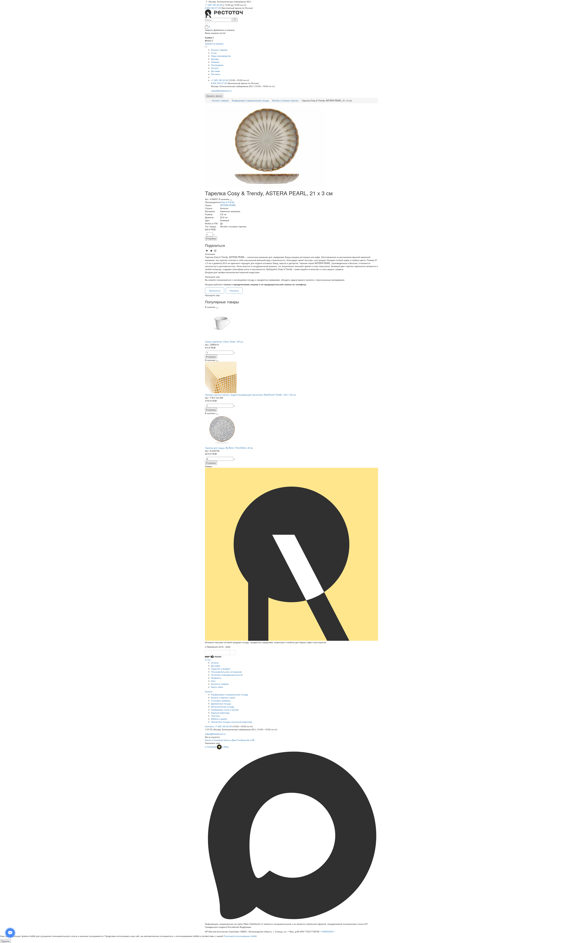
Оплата (214, 67)
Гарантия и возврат (220, 668)
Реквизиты (216, 677)
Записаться (214, 290)
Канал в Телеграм (214, 740)
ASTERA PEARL (228, 205)
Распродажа (217, 64)
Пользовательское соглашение (226, 671)
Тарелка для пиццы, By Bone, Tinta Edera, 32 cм (229, 447)
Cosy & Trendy (227, 202)
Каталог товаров (220, 100)
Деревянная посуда (221, 703)
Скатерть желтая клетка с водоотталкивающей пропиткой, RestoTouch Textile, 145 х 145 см (250, 394)
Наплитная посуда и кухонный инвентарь (231, 721)
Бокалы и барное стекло (223, 697)
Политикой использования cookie (240, 936)
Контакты (215, 74)
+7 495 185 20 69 (214, 4)
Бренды (215, 58)
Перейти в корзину (214, 43)
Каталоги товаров (219, 683)
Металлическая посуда (222, 706)
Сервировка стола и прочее (225, 709)
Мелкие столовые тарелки (285, 100)
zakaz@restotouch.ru (221, 90)
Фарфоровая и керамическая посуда (250, 100)
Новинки (215, 61)
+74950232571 (327, 931)
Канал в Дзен (230, 740)
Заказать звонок (214, 95)
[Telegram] (211, 250)
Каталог (209, 691)
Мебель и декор (219, 718)
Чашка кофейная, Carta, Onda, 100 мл (224, 341)
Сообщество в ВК (245, 740)
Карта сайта (217, 686)
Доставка (215, 71)
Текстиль (215, 715)
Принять (5, 941)
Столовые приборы (220, 700)
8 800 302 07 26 (213, 7)
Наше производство (221, 55)
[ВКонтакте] (207, 250)
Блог (213, 680)
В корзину (211, 238)
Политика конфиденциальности (227, 674)
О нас (214, 52)
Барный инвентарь (220, 712)
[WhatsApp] (215, 250)
